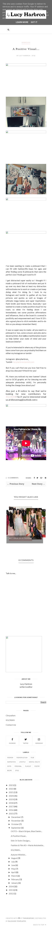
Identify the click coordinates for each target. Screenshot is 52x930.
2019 (11, 786)
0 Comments (13, 478)
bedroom (26, 42)
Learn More (22, 22)
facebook (12, 730)
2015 (11, 801)
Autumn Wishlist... (18, 842)
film (32, 745)
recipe (9, 758)
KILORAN (11, 396)
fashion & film (22, 745)
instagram (39, 730)
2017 (11, 794)
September (16, 815)
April (13, 859)
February (15, 866)
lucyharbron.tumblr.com (23, 362)
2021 (11, 779)
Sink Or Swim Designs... (21, 828)
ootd (9, 753)
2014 (11, 874)
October (15, 811)
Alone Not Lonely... (19, 525)
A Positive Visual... (19, 823)
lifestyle (22, 749)
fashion (10, 745)
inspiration (11, 749)
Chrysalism (10, 703)
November (16, 808)
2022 (11, 776)
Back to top (39, 912)
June (13, 852)
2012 (11, 881)
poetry (37, 753)
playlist (28, 753)
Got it (34, 22)
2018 (11, 790)
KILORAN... (16, 837)
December (15, 804)
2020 (11, 783)
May (13, 856)
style (17, 758)
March (14, 863)
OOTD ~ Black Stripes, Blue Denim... (26, 818)
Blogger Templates (17, 908)
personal (18, 753)
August (14, 845)
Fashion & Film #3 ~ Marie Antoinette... (27, 832)
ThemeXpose (28, 905)
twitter (25, 730)
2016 (11, 797)
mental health (34, 749)
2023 (11, 772)
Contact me (11, 712)
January (14, 870)
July (13, 849)
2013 (11, 877)
